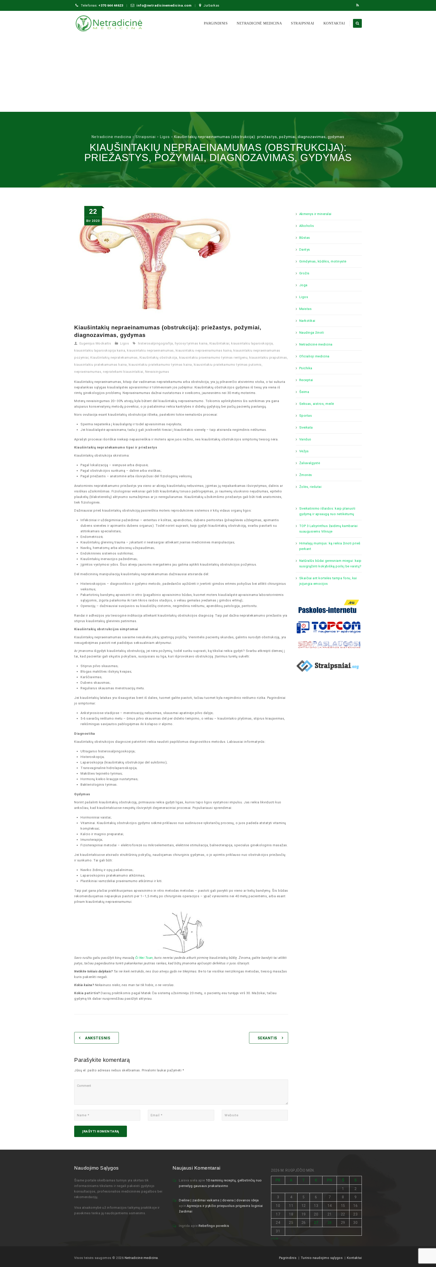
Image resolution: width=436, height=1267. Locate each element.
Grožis (304, 273)
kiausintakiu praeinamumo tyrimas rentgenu (213, 357)
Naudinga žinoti (311, 332)
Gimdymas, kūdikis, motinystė (322, 261)
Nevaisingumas (157, 372)
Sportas (305, 415)
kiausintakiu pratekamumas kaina (100, 364)
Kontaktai (334, 23)
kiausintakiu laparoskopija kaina (99, 350)
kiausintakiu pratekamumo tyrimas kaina (160, 364)
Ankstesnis (97, 1038)
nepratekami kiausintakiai (123, 372)
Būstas (304, 238)
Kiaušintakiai (219, 343)
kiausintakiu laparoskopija (252, 343)
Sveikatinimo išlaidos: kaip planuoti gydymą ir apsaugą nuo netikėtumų (327, 511)
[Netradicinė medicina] (109, 23)
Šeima (304, 392)
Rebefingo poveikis (214, 1226)
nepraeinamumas (87, 372)
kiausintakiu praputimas (268, 357)
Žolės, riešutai (310, 487)
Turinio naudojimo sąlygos (322, 1258)
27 (316, 1223)
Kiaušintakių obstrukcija (158, 357)
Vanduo (305, 439)
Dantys (304, 249)
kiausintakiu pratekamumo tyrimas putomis (228, 364)
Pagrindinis (288, 1258)
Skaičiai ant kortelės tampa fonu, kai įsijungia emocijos (328, 581)
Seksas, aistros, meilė (316, 404)
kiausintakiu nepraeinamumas (150, 350)
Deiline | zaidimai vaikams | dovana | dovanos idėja (219, 1200)
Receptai (306, 380)
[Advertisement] (218, 74)
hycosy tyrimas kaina (191, 343)
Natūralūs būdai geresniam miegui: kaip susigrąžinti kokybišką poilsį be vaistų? (330, 563)
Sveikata (306, 427)
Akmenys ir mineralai (315, 214)
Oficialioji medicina (314, 356)
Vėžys (304, 451)
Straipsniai (302, 23)
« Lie (274, 1238)
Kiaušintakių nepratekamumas (114, 357)
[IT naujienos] (329, 627)
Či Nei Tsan (144, 958)
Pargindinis (216, 23)
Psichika (305, 368)
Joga (303, 285)
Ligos (124, 343)
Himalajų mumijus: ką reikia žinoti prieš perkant (330, 546)
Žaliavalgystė (309, 463)
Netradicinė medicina (259, 23)
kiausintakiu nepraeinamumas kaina (204, 350)
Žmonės (305, 475)
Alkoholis (306, 226)
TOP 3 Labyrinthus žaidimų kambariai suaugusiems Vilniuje (328, 528)
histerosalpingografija (155, 343)
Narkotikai (307, 321)
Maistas (305, 309)
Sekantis (267, 1038)
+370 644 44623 (110, 5)
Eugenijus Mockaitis (95, 343)
